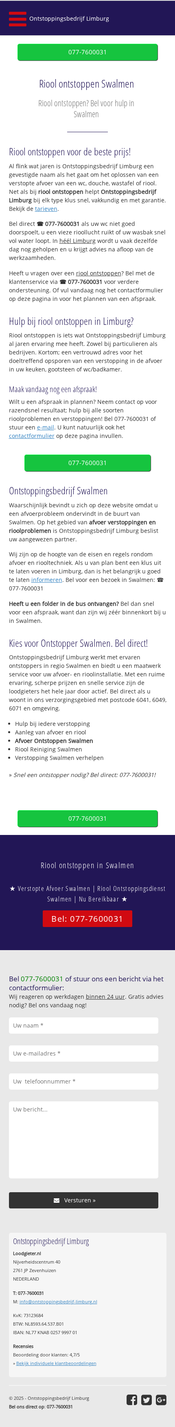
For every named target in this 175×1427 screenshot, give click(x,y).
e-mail (45, 427)
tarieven (46, 208)
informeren (46, 580)
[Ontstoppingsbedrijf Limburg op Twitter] (146, 1400)
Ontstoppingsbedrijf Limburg (69, 18)
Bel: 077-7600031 (87, 918)
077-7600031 (87, 52)
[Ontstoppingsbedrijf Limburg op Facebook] (132, 1400)
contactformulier (32, 436)
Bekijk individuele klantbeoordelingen (56, 1363)
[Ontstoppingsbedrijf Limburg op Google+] (161, 1400)
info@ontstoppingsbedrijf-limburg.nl (58, 1301)
